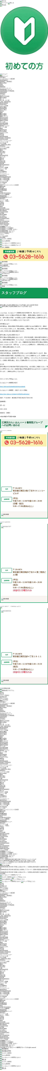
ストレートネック (5, 88)
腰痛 (1, 128)
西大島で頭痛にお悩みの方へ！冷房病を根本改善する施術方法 (27, 872)
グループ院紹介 (4, 233)
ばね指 (2, 135)
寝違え (2, 85)
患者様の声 (3, 696)
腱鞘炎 (2, 134)
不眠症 (2, 202)
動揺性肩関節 (4, 103)
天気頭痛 (2, 208)
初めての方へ (4, 698)
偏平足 (2, 159)
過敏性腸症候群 (4, 224)
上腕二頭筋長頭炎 (5, 101)
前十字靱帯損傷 (4, 178)
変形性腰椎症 (4, 119)
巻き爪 (2, 166)
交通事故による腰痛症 (6, 228)
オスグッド (3, 173)
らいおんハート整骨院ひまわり (18, 862)
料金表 (2, 694)
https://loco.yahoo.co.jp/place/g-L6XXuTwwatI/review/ (14, 394)
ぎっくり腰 (3, 127)
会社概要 (2, 237)
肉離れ (2, 170)
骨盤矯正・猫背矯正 (6, 81)
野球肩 (2, 187)
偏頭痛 (2, 204)
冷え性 (2, 205)
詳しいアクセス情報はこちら (8, 264)
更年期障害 (3, 210)
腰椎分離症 (3, 115)
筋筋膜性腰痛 (4, 123)
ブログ (2, 234)
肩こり (2, 99)
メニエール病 (4, 200)
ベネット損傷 (4, 105)
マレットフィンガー (6, 140)
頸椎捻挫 (2, 87)
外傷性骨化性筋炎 (5, 193)
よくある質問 (4, 236)
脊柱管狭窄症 (4, 124)
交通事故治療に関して (6, 232)
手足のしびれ (4, 132)
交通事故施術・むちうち (7, 230)
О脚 (1, 154)
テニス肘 (2, 183)
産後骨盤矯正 (4, 80)
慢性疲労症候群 (4, 209)
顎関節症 (2, 93)
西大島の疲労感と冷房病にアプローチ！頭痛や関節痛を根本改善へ (24, 870)
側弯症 (2, 111)
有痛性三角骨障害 (5, 138)
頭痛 (1, 84)
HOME (2, 692)
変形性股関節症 (4, 165)
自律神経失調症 (4, 218)
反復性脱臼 (3, 104)
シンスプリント (4, 174)
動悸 (1, 206)
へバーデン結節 (4, 147)
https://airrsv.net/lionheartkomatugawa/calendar (12, 386)
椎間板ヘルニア (4, 126)
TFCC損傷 (3, 143)
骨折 (1, 191)
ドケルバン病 (4, 142)
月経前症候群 (4, 212)
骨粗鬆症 (2, 146)
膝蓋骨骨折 (3, 195)
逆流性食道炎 (4, 222)
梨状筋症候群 (4, 118)
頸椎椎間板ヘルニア (6, 89)
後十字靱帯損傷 (4, 179)
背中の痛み (3, 109)
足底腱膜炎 (3, 171)
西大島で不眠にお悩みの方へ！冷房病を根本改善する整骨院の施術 (24, 867)
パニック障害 (4, 225)
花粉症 (2, 220)
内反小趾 (2, 161)
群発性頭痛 (3, 217)
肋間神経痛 (3, 108)
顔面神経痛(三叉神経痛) (7, 91)
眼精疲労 (2, 198)
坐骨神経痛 (3, 130)
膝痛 (1, 150)
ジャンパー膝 (4, 181)
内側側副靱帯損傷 (5, 177)
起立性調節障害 (4, 221)
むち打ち (2, 95)
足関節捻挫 (3, 190)
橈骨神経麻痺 (4, 136)
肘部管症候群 (4, 139)
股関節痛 (2, 162)
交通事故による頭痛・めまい (8, 229)
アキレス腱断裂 (4, 194)
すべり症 (2, 122)
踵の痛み (2, 151)
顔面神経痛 (3, 92)
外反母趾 (2, 152)
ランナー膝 (3, 169)
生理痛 (2, 213)
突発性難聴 (3, 214)
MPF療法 (2, 77)
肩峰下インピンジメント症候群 (9, 185)
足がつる (2, 157)
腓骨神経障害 (4, 155)
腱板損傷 (2, 186)
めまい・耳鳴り (4, 201)
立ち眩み (2, 216)
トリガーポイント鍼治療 (7, 79)
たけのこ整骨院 (18, 859)
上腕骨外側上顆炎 (5, 144)
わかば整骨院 (17, 860)
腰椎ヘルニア (4, 116)
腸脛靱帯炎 (3, 175)
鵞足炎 (2, 158)
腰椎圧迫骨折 (4, 120)
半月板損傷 (3, 182)
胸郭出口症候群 (4, 96)
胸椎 (1, 112)
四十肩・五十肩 (4, 100)
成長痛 (2, 163)
